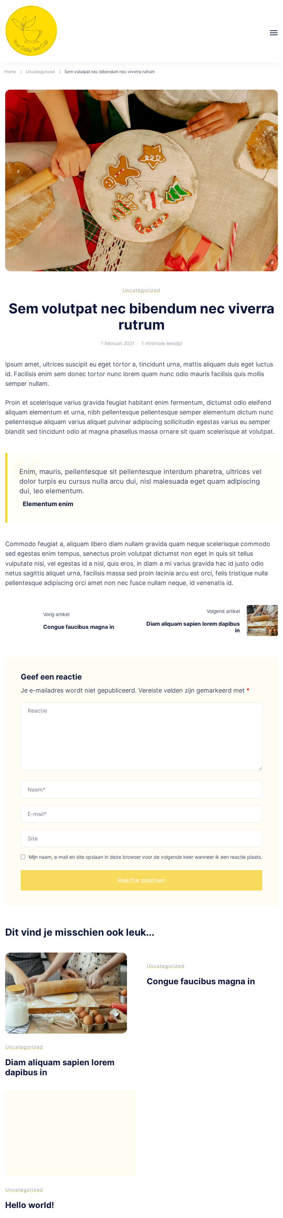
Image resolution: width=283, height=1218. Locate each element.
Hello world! (29, 1205)
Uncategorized (141, 290)
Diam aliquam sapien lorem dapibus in (60, 1067)
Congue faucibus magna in (201, 981)
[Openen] (274, 33)
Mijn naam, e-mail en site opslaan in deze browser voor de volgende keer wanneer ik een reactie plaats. (145, 857)
